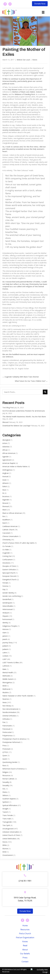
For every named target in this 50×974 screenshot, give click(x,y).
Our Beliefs (25, 953)
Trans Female (7, 815)
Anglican (5, 473)
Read (25, 945)
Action (4, 443)
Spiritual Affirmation (9, 805)
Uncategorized (7, 828)
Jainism (5, 636)
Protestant (6, 749)
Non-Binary (6, 706)
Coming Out (7, 556)
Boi (3, 516)
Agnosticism (7, 460)
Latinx (4, 652)
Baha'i (4, 486)
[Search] (45, 392)
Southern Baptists (9, 799)
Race (4, 765)
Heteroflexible (7, 606)
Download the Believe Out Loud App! (16, 425)
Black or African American (12, 513)
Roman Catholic (8, 779)
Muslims (5, 692)
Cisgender (6, 553)
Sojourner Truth (37, 73)
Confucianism (7, 559)
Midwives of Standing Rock (25, 94)
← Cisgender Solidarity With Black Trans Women (20, 377)
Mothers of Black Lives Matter (23, 92)
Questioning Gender (9, 762)
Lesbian (5, 656)
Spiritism (5, 802)
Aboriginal (6, 440)
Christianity (6, 539)
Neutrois (5, 699)
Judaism (5, 646)
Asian (4, 480)
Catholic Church (8, 529)
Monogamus (7, 682)
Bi (3, 493)
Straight (5, 809)
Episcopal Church (8, 573)
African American (8, 453)
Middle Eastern (8, 679)
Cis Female (6, 546)
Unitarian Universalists (10, 832)
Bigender (5, 500)
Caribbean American (10, 526)
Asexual (5, 476)
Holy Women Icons (15, 89)
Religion (5, 772)
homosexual (7, 619)
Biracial (5, 503)
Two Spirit (6, 825)
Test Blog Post (8, 407)
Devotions (6, 563)
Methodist (6, 676)
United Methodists (9, 838)
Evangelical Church (9, 579)
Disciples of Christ (9, 566)
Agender (5, 456)
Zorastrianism (7, 855)
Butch (4, 523)
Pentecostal (6, 732)
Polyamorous (7, 735)
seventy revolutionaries (11, 130)
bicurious (5, 496)
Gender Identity (8, 593)
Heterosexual (7, 609)
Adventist (5, 447)
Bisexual (5, 506)
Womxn (5, 848)
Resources (6, 775)
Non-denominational (10, 709)
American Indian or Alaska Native (14, 466)
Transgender (7, 822)
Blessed (5, 422)
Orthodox (6, 719)
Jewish (4, 639)
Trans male (6, 819)
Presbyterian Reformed (11, 742)
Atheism (5, 483)
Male (4, 669)
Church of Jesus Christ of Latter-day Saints (18, 543)
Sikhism (5, 795)
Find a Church (25, 933)
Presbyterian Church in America (14, 739)
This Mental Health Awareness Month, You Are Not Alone (24, 416)
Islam (4, 632)
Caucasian (6, 533)
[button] (40, 3)
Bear (4, 490)
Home (25, 925)
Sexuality (5, 782)
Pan (3, 722)
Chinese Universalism (10, 536)
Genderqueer (7, 603)
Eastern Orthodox (9, 569)
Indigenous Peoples (9, 626)
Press (4, 745)
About (25, 949)
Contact (25, 961)
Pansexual (6, 729)
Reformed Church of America (13, 769)
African (5, 450)
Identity (5, 622)
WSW (4, 852)
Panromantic (7, 726)
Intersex (5, 629)
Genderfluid (6, 599)
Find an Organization (25, 937)
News (4, 702)
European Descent (9, 576)
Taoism (5, 812)
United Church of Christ (11, 835)
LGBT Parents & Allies (10, 662)
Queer (4, 755)
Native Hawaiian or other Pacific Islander (17, 696)
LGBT (4, 659)
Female (5, 583)
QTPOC (5, 752)
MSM (4, 686)
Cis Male (5, 549)
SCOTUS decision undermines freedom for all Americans (23, 411)
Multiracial (6, 689)
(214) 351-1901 (25, 880)
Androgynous (7, 470)
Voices (34, 60)
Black (4, 510)
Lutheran (5, 666)
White (4, 845)
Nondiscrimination (9, 712)
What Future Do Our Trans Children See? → (31, 381)
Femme (5, 586)
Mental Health (7, 672)
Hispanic (5, 616)
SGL (3, 789)
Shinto (4, 792)
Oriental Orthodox (9, 716)
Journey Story (7, 642)
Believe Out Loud (23, 60)
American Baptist (8, 463)
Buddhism (6, 520)
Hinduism (5, 613)
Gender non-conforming (11, 596)
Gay (3, 589)
